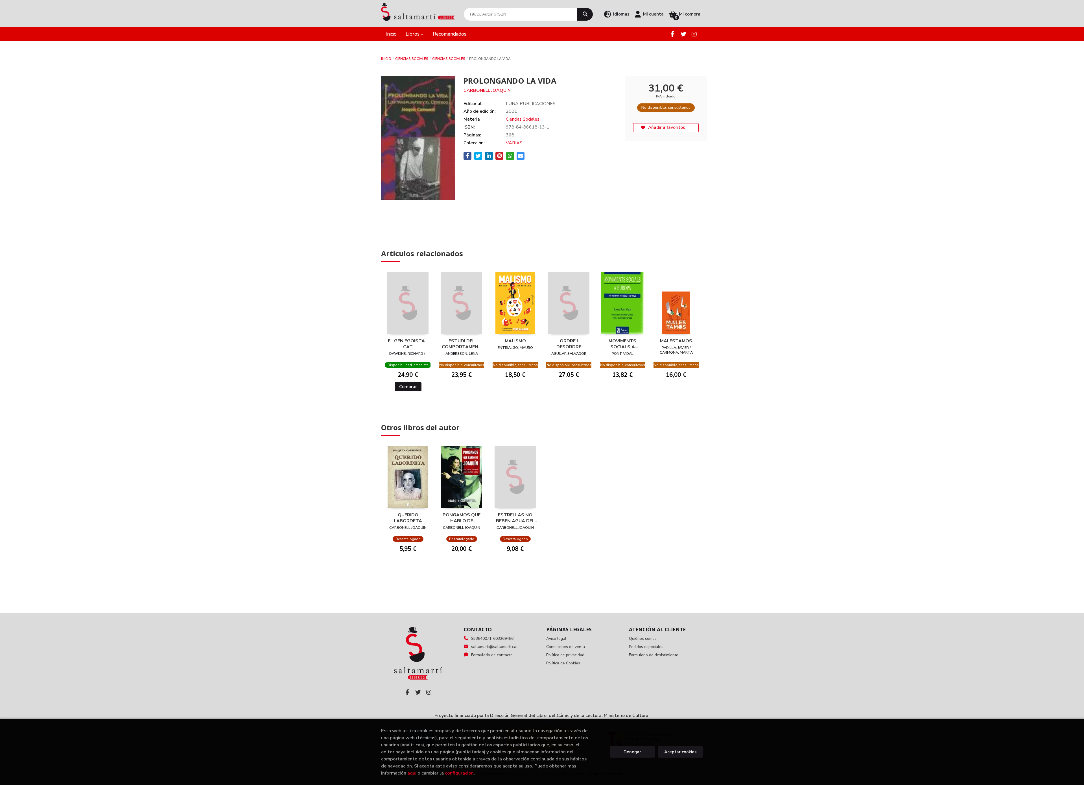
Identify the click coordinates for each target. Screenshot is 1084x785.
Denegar (632, 752)
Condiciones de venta (565, 646)
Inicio (386, 58)
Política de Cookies (563, 663)
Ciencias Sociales (411, 58)
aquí (411, 773)
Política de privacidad (565, 655)
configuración (459, 773)
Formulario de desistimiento (653, 655)
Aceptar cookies (680, 752)
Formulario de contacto (492, 655)
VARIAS (514, 143)
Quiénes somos (643, 638)
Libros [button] (413, 34)
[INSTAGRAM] (694, 34)
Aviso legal (556, 638)
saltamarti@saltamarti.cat (494, 646)
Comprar (408, 387)
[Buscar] (585, 14)
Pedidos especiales (646, 646)
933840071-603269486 (492, 638)
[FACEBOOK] (672, 34)
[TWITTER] (683, 34)
